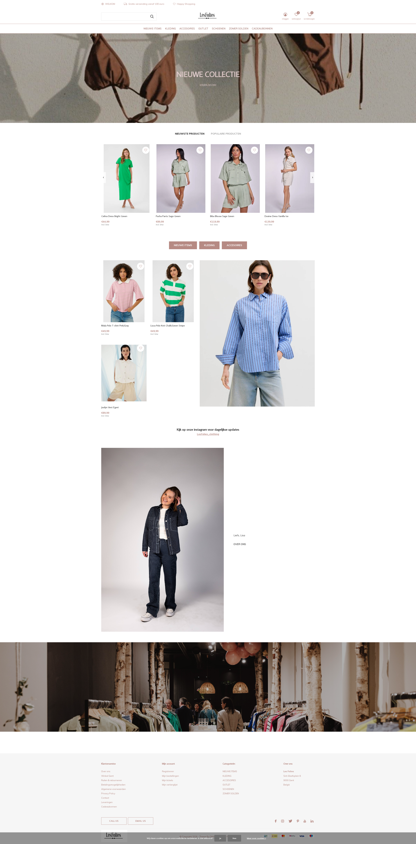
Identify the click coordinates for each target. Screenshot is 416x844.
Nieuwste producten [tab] (189, 133)
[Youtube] (305, 821)
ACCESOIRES (187, 28)
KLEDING (170, 28)
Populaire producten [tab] (226, 133)
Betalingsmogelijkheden (113, 784)
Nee (234, 838)
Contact (105, 798)
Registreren (168, 771)
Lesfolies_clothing (208, 434)
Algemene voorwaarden (113, 789)
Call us (113, 821)
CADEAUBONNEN (262, 28)
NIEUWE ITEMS (152, 28)
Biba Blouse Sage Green (222, 216)
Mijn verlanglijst (169, 784)
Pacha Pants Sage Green (168, 216)
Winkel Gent (107, 776)
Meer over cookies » (256, 838)
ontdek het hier (208, 84)
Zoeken (151, 17)
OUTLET (203, 28)
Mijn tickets (167, 780)
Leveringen (107, 802)
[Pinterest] (298, 821)
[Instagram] (282, 821)
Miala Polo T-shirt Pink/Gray (115, 325)
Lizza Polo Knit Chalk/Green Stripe (167, 325)
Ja (220, 838)
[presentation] (103, 177)
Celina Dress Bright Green (114, 216)
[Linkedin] (312, 821)
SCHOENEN (218, 28)
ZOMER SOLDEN (238, 28)
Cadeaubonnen (109, 806)
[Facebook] (276, 821)
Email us (140, 821)
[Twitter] (290, 821)
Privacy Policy (108, 793)
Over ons (240, 544)
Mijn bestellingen (170, 776)
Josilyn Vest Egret (110, 407)
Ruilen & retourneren (111, 780)
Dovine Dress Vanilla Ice (276, 216)
